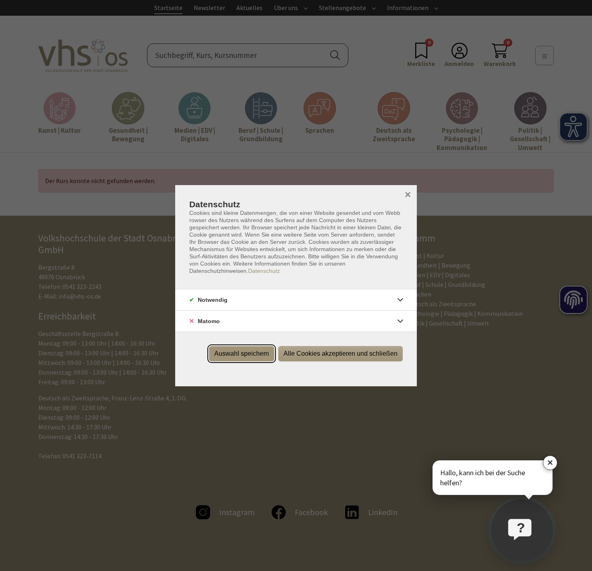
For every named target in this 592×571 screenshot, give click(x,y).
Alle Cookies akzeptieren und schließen (340, 353)
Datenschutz (264, 271)
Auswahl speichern (241, 353)
